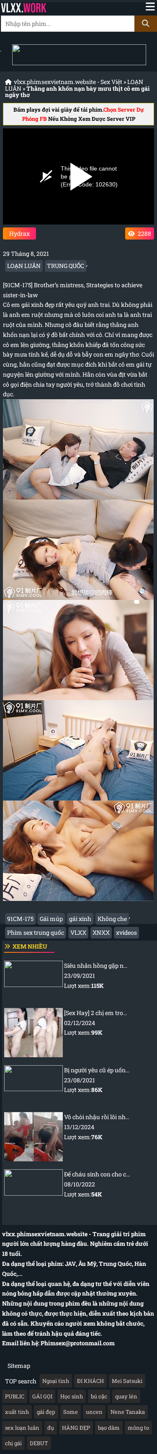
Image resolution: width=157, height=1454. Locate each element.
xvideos (126, 932)
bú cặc (99, 1396)
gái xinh (80, 919)
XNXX (101, 932)
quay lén (126, 1396)
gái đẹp (46, 1412)
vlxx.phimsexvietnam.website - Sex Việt (68, 82)
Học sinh (71, 1396)
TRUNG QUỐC (65, 266)
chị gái (13, 1443)
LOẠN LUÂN (24, 266)
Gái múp (51, 919)
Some (70, 1412)
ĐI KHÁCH (90, 1381)
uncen (94, 1412)
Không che (112, 919)
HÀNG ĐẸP (76, 1427)
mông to (138, 1427)
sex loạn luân (22, 1427)
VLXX (78, 932)
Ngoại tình (55, 1381)
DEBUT (39, 1443)
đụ (50, 1427)
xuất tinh (17, 1412)
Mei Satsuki (127, 1381)
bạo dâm (109, 1427)
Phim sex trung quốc (35, 932)
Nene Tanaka (128, 1412)
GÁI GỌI (42, 1396)
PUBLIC (14, 1396)
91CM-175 (20, 919)
